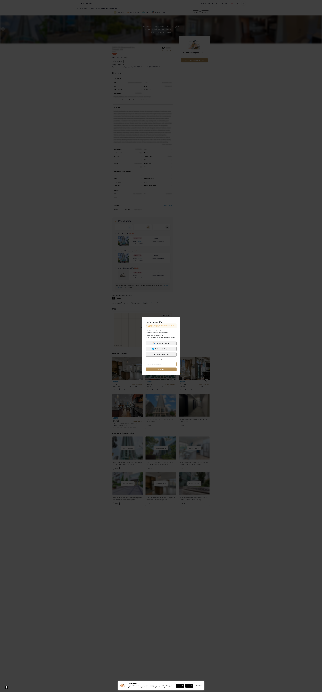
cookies (133, 685)
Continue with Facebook (162, 349)
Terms (156, 687)
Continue (161, 369)
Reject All (189, 686)
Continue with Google (162, 343)
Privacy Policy (164, 687)
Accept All (180, 686)
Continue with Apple (162, 354)
